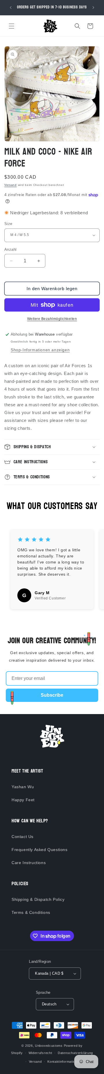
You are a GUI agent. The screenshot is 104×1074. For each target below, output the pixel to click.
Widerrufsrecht (40, 1053)
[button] (11, 26)
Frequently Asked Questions (40, 849)
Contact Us (23, 836)
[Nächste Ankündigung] (93, 7)
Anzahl (10, 249)
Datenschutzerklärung (75, 1053)
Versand (10, 184)
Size (8, 224)
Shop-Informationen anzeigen (40, 349)
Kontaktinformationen (64, 1061)
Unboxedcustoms (49, 1045)
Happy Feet (23, 799)
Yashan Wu (23, 786)
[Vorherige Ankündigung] (10, 7)
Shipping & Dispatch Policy (38, 899)
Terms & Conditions (31, 912)
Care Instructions (29, 862)
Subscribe (52, 695)
